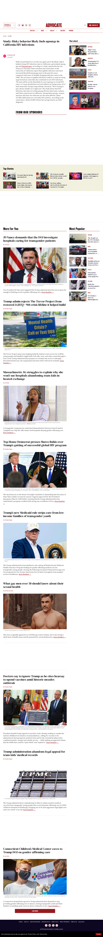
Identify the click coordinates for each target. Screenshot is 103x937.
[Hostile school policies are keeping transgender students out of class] (78, 85)
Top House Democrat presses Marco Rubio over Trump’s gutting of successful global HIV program (34, 443)
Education (90, 81)
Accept (98, 934)
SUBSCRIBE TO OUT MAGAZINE (7, 25)
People (90, 269)
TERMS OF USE (74, 922)
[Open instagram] (29, 25)
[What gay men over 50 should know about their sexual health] (35, 611)
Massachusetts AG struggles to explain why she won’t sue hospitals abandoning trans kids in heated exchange (33, 375)
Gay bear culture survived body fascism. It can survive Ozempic (58, 185)
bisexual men (27, 66)
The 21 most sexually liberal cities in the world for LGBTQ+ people (58, 176)
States (89, 70)
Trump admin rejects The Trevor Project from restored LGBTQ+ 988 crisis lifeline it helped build (34, 303)
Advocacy (90, 58)
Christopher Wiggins (8, 308)
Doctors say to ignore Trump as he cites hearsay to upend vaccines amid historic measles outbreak (34, 679)
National (90, 47)
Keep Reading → (48, 292)
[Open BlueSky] (22, 25)
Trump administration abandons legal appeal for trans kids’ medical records (34, 753)
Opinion (71, 31)
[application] (84, 100)
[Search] (85, 25)
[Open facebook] (19, 25)
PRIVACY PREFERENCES (65, 922)
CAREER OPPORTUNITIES (35, 922)
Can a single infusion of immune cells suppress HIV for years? (90, 176)
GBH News (29, 423)
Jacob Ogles (7, 244)
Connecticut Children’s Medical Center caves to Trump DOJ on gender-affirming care (32, 850)
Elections (90, 258)
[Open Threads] (26, 25)
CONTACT (21, 922)
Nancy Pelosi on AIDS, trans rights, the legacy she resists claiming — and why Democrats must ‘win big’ (24, 187)
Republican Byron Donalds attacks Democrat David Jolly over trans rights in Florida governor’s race (93, 266)
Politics (32, 31)
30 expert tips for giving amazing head (25, 176)
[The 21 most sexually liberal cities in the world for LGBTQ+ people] (42, 176)
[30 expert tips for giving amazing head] (9, 176)
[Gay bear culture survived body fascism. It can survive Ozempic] (42, 185)
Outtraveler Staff (12, 55)
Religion (90, 281)
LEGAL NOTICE (81, 922)
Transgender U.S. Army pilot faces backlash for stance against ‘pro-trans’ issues (93, 65)
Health (52, 31)
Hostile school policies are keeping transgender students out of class (93, 89)
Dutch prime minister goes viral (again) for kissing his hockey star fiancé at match (94, 277)
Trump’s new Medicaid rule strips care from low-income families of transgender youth (34, 514)
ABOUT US (26, 922)
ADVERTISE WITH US (46, 922)
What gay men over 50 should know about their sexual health (33, 585)
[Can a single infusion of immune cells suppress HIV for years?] (75, 176)
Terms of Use (43, 934)
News (42, 31)
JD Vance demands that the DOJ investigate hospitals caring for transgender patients (30, 239)
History (62, 31)
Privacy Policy (32, 934)
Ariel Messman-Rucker (9, 590)
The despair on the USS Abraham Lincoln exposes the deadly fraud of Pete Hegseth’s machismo (93, 243)
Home (4, 36)
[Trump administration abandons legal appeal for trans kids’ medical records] (35, 779)
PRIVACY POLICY (55, 922)
